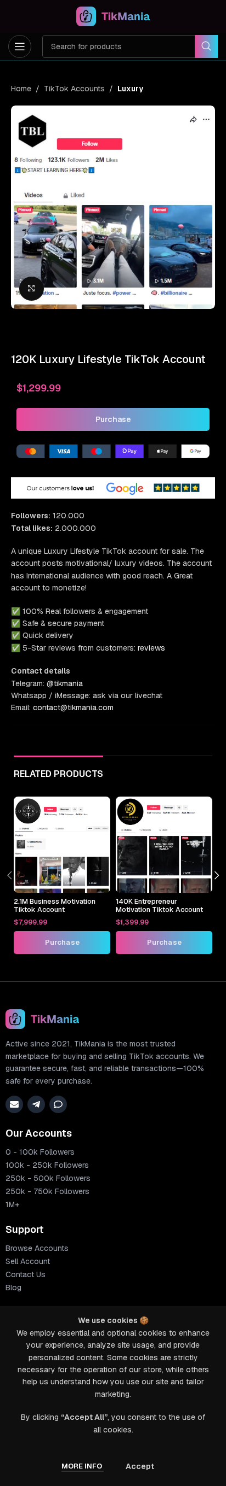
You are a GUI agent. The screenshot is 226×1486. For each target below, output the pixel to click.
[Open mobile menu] (20, 46)
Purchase (113, 419)
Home (21, 88)
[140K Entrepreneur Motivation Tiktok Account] (164, 845)
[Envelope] (14, 1104)
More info (82, 1466)
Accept (140, 1466)
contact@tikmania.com (73, 707)
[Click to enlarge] (31, 289)
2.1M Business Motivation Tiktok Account (54, 905)
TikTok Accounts (74, 88)
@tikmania (65, 683)
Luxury (130, 88)
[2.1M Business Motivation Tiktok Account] (62, 845)
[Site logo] (113, 16)
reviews (151, 648)
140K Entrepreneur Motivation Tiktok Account (159, 905)
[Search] (206, 46)
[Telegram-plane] (36, 1104)
